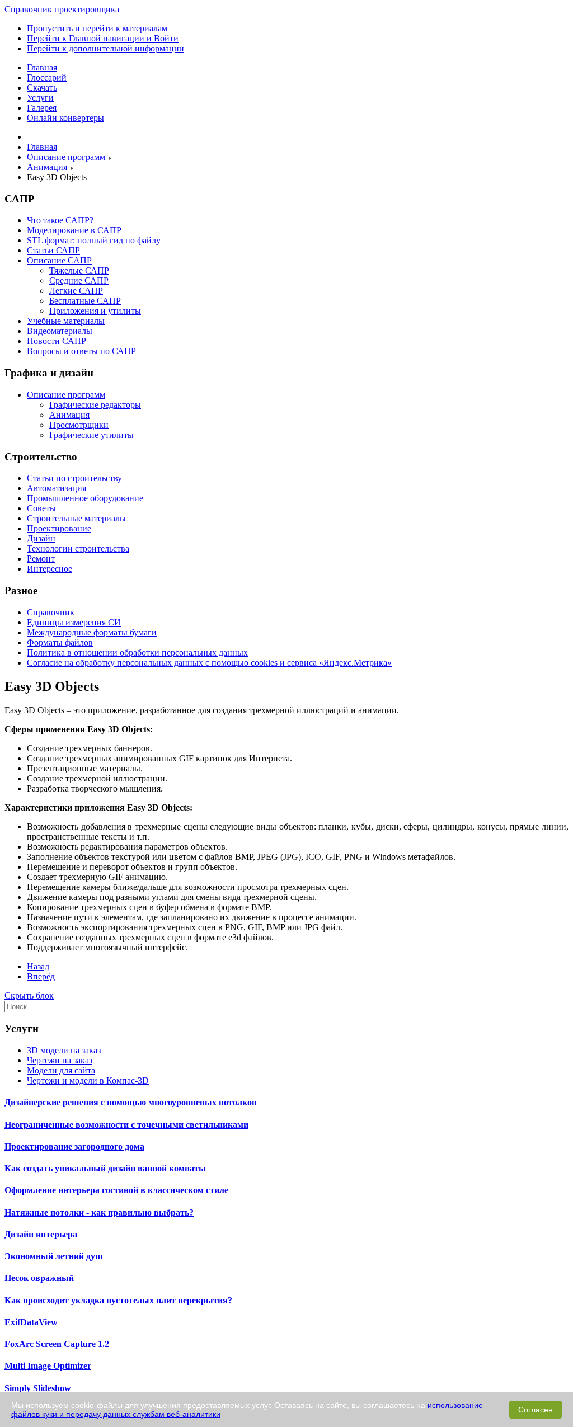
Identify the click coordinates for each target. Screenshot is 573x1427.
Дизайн (41, 538)
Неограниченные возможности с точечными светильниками (126, 1124)
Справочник (50, 612)
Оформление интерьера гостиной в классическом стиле (116, 1190)
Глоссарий (47, 77)
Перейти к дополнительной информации (105, 48)
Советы (41, 508)
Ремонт (41, 558)
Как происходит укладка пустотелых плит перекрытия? (118, 1300)
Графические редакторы (95, 404)
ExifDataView (31, 1322)
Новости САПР (56, 341)
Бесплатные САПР (85, 300)
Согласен (535, 1409)
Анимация (69, 415)
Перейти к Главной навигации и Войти (103, 38)
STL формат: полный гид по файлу (94, 240)
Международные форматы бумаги (92, 632)
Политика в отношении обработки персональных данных (137, 652)
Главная (42, 67)
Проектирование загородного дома (74, 1146)
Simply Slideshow (37, 1388)
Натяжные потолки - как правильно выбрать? (99, 1212)
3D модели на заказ (64, 1050)
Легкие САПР (76, 290)
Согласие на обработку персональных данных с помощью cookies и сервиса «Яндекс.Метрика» (209, 662)
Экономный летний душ (53, 1256)
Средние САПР (79, 280)
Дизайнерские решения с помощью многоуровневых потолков (130, 1102)
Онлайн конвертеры (65, 118)
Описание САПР (59, 260)
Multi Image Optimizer (47, 1366)
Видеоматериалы (59, 331)
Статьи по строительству (74, 478)
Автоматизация (56, 488)
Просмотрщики (79, 425)
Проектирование (59, 528)
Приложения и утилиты (95, 310)
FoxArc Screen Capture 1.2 (56, 1344)
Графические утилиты (91, 435)
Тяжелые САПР (79, 270)
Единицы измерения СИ (74, 622)
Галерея (42, 107)
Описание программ (66, 394)
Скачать (42, 87)
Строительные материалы (76, 518)
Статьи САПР (53, 250)
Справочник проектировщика (61, 9)
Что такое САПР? (60, 220)
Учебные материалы (66, 321)
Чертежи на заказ (59, 1060)
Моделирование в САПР (74, 230)
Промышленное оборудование (85, 498)
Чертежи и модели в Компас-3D (88, 1080)
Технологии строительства (78, 548)
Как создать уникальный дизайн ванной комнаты (105, 1168)
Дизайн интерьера (40, 1234)
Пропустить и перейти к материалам (97, 28)
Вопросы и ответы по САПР (81, 351)
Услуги (40, 97)
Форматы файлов (60, 642)
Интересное (49, 568)
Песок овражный (39, 1278)
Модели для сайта (61, 1070)
